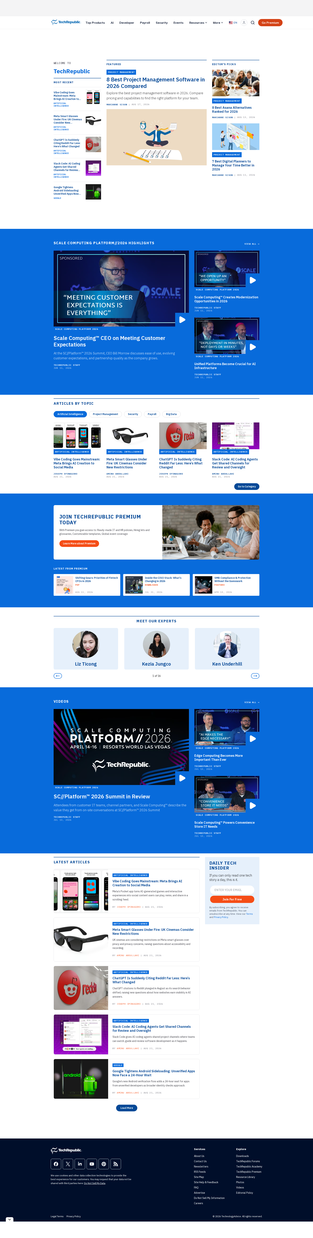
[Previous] (58, 676)
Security (162, 22)
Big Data (171, 414)
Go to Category (247, 486)
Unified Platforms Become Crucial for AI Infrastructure (225, 366)
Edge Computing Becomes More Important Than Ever (218, 758)
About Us (199, 1156)
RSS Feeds (200, 1171)
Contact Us (200, 1161)
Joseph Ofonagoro (65, 473)
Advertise (199, 1192)
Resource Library (245, 1177)
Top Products (95, 22)
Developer (126, 22)
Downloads (242, 1156)
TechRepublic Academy (249, 1166)
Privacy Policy (221, 917)
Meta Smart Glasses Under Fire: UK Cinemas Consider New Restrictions (68, 119)
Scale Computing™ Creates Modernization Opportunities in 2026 (226, 299)
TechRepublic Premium (248, 1171)
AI (112, 22)
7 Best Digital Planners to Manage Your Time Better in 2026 (233, 165)
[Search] (252, 22)
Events (178, 22)
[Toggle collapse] (9, 1219)
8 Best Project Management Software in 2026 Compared (156, 82)
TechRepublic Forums (248, 1161)
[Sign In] (244, 22)
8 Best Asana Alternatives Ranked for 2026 (232, 110)
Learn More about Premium (79, 543)
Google (57, 198)
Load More (126, 1108)
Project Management (105, 414)
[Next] (255, 676)
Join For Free (232, 899)
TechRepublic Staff (67, 365)
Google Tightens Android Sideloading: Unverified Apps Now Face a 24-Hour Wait (66, 190)
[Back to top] (305, 1227)
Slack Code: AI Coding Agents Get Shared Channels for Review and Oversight (67, 167)
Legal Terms (57, 1216)
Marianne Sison (117, 104)
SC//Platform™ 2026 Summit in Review (102, 796)
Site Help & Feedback (206, 1182)
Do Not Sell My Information (209, 1198)
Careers (198, 1203)
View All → (252, 243)
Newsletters (201, 1166)
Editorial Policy (244, 1192)
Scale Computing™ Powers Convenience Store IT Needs (224, 825)
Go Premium (270, 22)
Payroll (145, 22)
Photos (240, 1182)
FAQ (196, 1187)
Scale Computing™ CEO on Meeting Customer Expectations (109, 341)
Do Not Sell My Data (94, 1183)
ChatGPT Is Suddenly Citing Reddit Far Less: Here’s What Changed (67, 143)
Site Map (199, 1177)
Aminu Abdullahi (118, 473)
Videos (240, 1187)
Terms (249, 913)
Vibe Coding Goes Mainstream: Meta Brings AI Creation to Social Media (66, 96)
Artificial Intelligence (61, 104)
